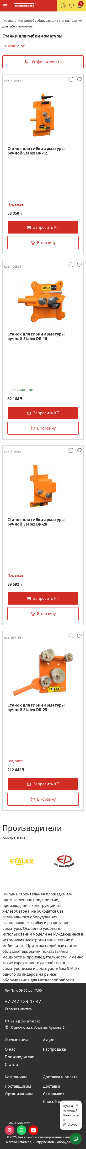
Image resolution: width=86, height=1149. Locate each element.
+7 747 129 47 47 (23, 1001)
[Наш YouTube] (33, 1130)
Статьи (11, 1064)
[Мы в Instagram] (9, 1130)
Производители (19, 1056)
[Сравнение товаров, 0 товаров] (63, 6)
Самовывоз (53, 1093)
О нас (10, 1049)
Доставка (51, 1086)
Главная (8, 20)
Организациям (19, 1093)
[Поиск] (50, 5)
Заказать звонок (18, 1008)
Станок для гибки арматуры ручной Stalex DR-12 (36, 150)
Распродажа (54, 1049)
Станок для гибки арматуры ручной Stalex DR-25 (36, 707)
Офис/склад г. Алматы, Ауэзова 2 (37, 1027)
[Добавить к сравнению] (71, 79)
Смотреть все (14, 837)
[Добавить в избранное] (79, 79)
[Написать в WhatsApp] (21, 1130)
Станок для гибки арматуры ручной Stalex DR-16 (36, 336)
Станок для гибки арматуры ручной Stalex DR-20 (36, 522)
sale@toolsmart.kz (25, 1021)
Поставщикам (18, 1086)
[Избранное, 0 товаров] (71, 6)
